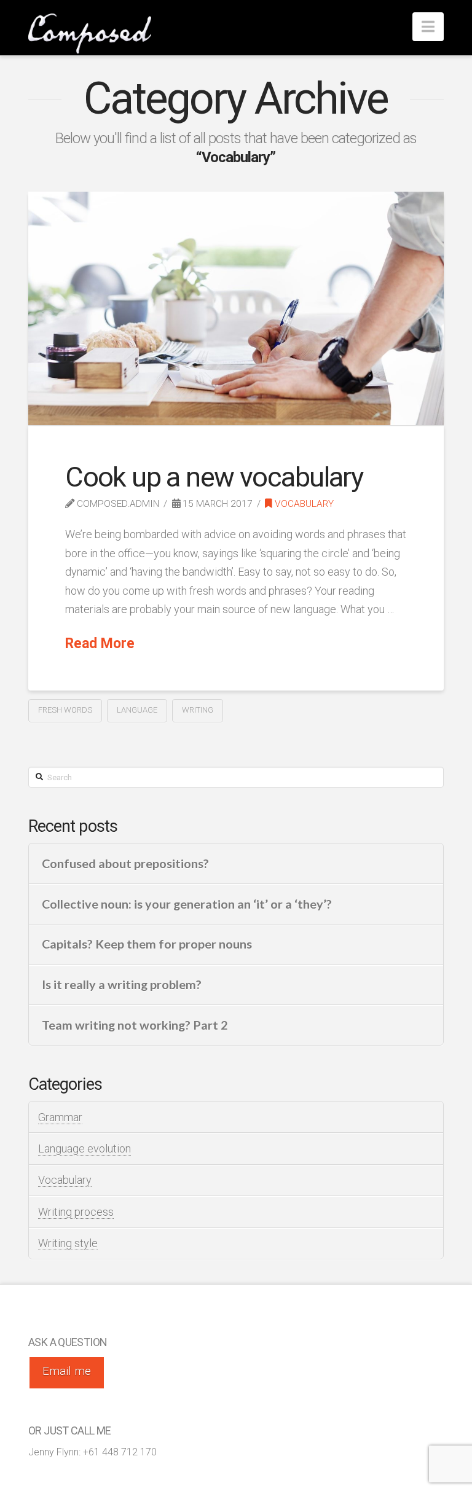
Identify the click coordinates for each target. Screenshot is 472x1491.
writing (197, 709)
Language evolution (84, 1148)
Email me (66, 1371)
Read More (100, 643)
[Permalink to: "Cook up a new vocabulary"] (236, 308)
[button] (428, 26)
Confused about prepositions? (125, 863)
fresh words (65, 709)
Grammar (60, 1117)
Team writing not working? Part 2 (135, 1025)
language (137, 709)
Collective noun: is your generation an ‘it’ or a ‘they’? (187, 904)
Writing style (68, 1243)
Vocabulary (303, 503)
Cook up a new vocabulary (214, 477)
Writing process (76, 1211)
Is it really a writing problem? (122, 984)
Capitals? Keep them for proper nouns (147, 944)
